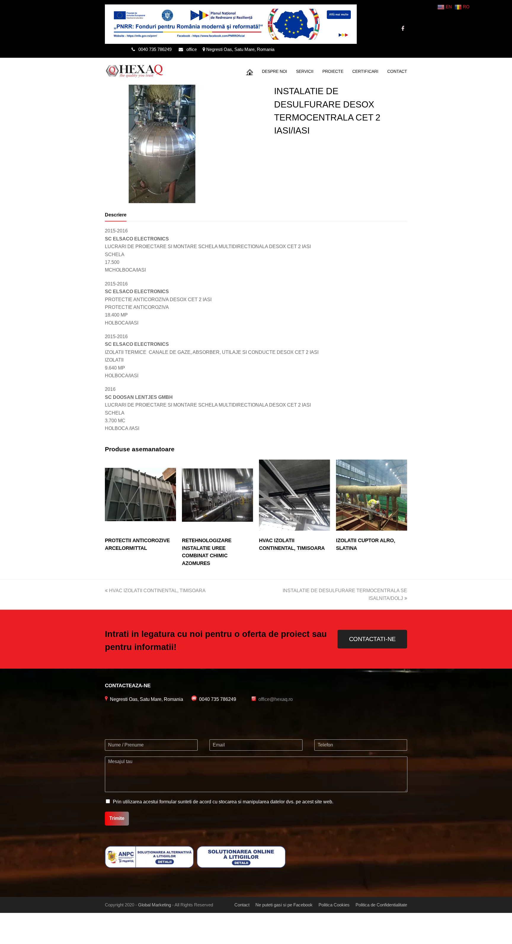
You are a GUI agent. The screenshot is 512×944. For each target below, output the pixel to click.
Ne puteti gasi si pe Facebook (284, 905)
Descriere (116, 214)
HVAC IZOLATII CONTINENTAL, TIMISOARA (157, 590)
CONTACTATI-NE (372, 639)
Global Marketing (154, 905)
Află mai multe (338, 14)
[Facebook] (402, 29)
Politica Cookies (334, 905)
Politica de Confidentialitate (381, 905)
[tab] (116, 215)
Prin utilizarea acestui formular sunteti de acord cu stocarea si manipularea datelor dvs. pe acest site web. (223, 801)
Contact (241, 905)
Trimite (116, 818)
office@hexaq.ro (275, 699)
